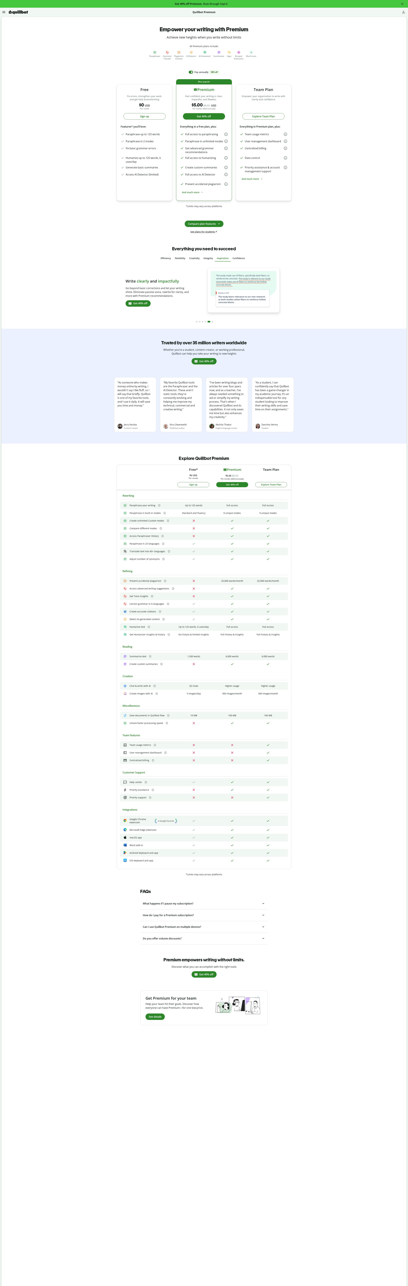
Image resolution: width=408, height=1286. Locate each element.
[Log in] (403, 12)
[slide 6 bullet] (211, 321)
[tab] (166, 258)
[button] (402, 4)
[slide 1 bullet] (197, 321)
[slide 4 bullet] (205, 321)
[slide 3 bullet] (202, 321)
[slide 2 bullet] (199, 321)
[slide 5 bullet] (208, 321)
